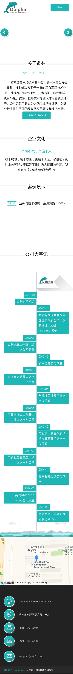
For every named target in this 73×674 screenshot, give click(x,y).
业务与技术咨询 (29, 203)
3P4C (12, 203)
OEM (61, 203)
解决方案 (49, 203)
